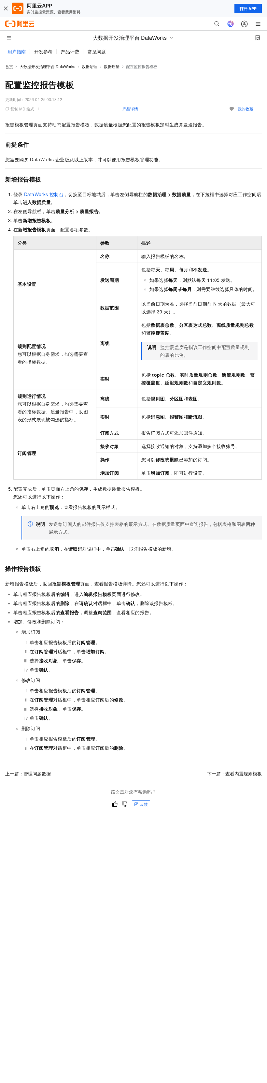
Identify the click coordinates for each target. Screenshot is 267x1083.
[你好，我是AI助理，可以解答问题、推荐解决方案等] (230, 24)
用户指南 (16, 51)
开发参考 (43, 51)
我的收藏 (245, 108)
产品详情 (130, 108)
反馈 (144, 804)
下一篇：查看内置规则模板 (234, 773)
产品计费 (70, 51)
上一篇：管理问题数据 (28, 773)
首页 (9, 66)
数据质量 (111, 66)
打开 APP (248, 8)
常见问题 (97, 51)
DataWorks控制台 (43, 194)
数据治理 (89, 66)
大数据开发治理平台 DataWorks (47, 66)
